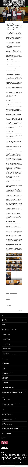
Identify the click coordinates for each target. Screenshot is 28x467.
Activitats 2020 (3, 409)
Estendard (2, 315)
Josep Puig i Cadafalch (4, 320)
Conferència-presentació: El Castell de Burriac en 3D (8, 404)
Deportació (25, 455)
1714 (1, 454)
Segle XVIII (18, 462)
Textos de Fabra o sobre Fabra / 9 (6, 343)
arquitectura (18, 454)
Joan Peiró (24, 457)
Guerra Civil (8, 457)
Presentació (3, 367)
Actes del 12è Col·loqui (4, 383)
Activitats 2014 (3, 423)
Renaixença (4, 462)
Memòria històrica (11, 459)
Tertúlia (6, 463)
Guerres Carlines (12, 457)
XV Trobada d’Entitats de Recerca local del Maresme (8, 405)
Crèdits (3, 358)
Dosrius (2, 456)
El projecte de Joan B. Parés (5, 325)
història (15, 457)
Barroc (22, 454)
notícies (25, 459)
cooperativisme (22, 455)
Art (21, 454)
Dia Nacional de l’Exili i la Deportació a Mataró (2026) (8, 387)
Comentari (20, 310)
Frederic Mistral (24, 456)
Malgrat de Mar (19, 458)
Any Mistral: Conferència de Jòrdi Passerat (7, 424)
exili (17, 456)
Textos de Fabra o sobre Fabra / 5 (6, 338)
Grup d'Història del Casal (3, 457)
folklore (18, 456)
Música (21, 459)
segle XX (21, 462)
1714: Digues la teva (4, 349)
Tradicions (11, 463)
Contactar (7, 6)
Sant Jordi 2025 (4, 393)
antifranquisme (4, 454)
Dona (26, 455)
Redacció (13, 6)
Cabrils (6, 455)
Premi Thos (21, 6)
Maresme (22, 458)
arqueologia (14, 454)
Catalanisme (14, 455)
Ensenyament (7, 456)
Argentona (10, 454)
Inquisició (22, 457)
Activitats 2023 (3, 397)
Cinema (19, 455)
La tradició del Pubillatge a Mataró (10, 300)
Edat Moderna (4, 456)
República (7, 462)
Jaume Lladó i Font (8, 297)
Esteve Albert (15, 456)
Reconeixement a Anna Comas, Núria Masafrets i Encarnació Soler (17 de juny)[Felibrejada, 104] (12, 392)
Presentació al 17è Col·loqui (5, 353)
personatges (10, 460)
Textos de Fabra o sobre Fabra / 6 (6, 339)
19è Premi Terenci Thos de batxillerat (6, 400)
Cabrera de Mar (3, 455)
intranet (2, 438)
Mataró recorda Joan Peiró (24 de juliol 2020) (7, 410)
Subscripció (2, 434)
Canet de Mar (8, 455)
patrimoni (5, 460)
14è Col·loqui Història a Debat (5, 377)
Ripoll (10, 462)
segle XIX (15, 462)
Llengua (15, 458)
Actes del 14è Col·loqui (4, 378)
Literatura (12, 458)
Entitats (10, 456)
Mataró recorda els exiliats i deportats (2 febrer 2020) (8, 414)
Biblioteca (24, 6)
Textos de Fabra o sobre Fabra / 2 (6, 334)
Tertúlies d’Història (17, 6)
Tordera (8, 463)
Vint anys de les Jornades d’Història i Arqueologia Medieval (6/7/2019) (9, 418)
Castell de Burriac (11, 455)
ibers (17, 457)
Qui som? (10, 6)
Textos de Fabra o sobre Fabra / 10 (6, 344)
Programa (3, 368)
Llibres (16, 458)
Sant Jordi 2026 (4, 388)
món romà (18, 459)
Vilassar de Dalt (14, 463)
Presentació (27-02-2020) (5, 413)
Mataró (2, 459)
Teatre (23, 462)
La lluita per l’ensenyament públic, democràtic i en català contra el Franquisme (11, 354)
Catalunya (17, 455)
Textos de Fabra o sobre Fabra (5, 330)
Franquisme (20, 456)
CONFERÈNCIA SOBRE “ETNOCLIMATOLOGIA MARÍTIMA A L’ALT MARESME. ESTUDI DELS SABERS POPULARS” (12, 428)
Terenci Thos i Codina (4, 319)
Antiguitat (8, 454)
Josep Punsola (9, 458)
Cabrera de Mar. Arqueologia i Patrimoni (6, 348)
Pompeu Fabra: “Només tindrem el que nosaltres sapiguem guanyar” (9, 329)
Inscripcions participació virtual (5, 373)
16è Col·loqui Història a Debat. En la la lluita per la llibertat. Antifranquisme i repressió (11, 396)
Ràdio (13, 462)
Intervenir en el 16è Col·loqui (5, 363)
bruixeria (24, 454)
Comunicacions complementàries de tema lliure (7, 372)
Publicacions (2, 462)
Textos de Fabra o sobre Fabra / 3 (6, 335)
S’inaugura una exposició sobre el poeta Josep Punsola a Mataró (9, 429)
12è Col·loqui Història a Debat (5, 382)
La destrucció (3, 324)
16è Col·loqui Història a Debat (5, 359)
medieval (6, 459)
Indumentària (19, 457)
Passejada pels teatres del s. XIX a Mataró (6, 433)
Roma (11, 462)
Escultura (12, 456)
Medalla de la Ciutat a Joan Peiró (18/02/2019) (7, 419)
